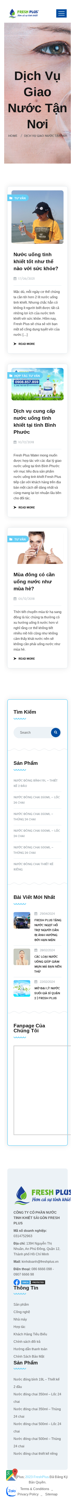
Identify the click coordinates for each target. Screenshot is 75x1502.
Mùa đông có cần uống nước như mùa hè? (34, 581)
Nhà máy (20, 1319)
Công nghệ (22, 1312)
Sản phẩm (21, 1304)
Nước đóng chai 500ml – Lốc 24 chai (37, 833)
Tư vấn (20, 198)
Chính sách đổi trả (27, 1341)
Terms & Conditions (34, 1489)
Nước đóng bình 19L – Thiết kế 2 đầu (36, 783)
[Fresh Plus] (24, 13)
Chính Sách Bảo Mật (29, 1356)
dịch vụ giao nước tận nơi (45, 136)
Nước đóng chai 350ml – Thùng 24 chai (33, 817)
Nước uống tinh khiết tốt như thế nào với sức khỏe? (36, 261)
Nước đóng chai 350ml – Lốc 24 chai (37, 800)
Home (13, 136)
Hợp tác (21, 375)
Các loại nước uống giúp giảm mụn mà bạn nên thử (47, 964)
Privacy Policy (28, 1494)
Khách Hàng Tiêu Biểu (30, 1334)
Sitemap (51, 1494)
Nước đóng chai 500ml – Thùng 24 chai (33, 850)
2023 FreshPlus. (37, 1477)
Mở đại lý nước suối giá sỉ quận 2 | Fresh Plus (47, 993)
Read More (27, 344)
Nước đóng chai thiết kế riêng (33, 867)
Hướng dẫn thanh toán (30, 1349)
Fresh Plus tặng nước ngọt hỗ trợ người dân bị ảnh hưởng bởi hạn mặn (47, 930)
